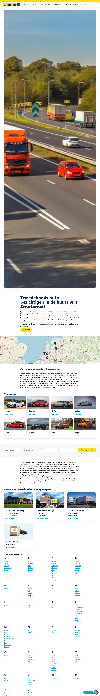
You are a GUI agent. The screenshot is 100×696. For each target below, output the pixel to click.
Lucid (76, 620)
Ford (29, 595)
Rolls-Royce (31, 659)
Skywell (53, 663)
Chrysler (54, 574)
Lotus (76, 618)
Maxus (6, 632)
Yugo (5, 695)
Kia (52, 607)
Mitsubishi (7, 645)
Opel (52, 632)
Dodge (77, 570)
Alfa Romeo (7, 568)
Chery (53, 570)
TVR (76, 661)
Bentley (30, 563)
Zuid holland (17, 290)
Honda (77, 591)
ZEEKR (30, 693)
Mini (5, 643)
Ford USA (30, 597)
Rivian (30, 657)
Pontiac (77, 634)
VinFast (30, 678)
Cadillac (54, 561)
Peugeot (77, 630)
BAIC (29, 561)
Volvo (29, 682)
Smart (53, 665)
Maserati (7, 630)
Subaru (53, 668)
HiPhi (76, 588)
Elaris (6, 588)
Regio (9, 290)
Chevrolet (54, 572)
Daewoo (77, 563)
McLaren (7, 636)
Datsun (77, 568)
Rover (29, 661)
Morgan (6, 647)
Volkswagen (31, 680)
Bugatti (30, 570)
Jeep (29, 607)
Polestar (77, 632)
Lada (76, 605)
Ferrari (30, 588)
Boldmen (30, 568)
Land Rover (78, 611)
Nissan (30, 632)
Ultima (6, 680)
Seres (53, 659)
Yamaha (6, 693)
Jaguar (30, 605)
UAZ (5, 678)
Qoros (6, 655)
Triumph (77, 659)
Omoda (53, 630)
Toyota (77, 657)
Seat (52, 657)
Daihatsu (78, 566)
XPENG (77, 678)
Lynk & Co (78, 622)
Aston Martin (8, 576)
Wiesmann (54, 678)
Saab (53, 655)
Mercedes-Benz (9, 638)
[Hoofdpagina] (5, 290)
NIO (29, 630)
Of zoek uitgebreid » (87, 454)
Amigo (6, 574)
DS (76, 574)
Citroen (53, 578)
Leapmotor (78, 613)
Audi (5, 578)
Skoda (53, 661)
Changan (54, 568)
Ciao (52, 576)
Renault (30, 655)
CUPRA (53, 580)
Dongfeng (78, 572)
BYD (29, 572)
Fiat (29, 591)
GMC (52, 588)
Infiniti (6, 605)
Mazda (6, 634)
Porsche (77, 636)
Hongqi (77, 593)
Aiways (6, 566)
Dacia (77, 561)
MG (5, 640)
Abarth (6, 561)
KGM (52, 605)
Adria (6, 563)
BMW (29, 566)
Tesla (76, 655)
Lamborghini (79, 607)
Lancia (77, 609)
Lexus (76, 615)
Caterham (54, 566)
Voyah (30, 684)
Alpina (6, 570)
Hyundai (77, 595)
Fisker (30, 593)
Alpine (6, 572)
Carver (53, 563)
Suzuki (53, 670)
